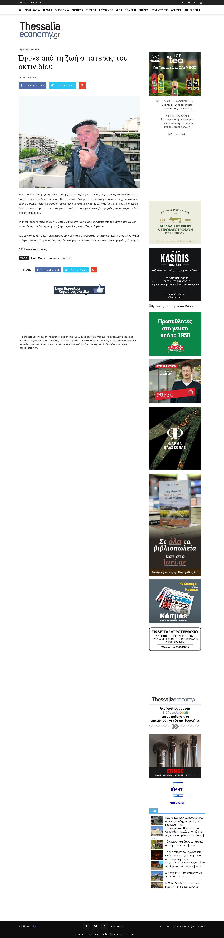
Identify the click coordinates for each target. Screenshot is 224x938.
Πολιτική (130, 10)
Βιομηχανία (32, 10)
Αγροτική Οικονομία (56, 10)
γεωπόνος (54, 258)
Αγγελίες (176, 10)
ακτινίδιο (68, 258)
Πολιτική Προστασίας (113, 934)
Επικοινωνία (117, 926)
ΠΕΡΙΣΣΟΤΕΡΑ (192, 10)
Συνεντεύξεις (160, 10)
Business (77, 10)
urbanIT (35, 926)
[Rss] (105, 926)
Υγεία (119, 10)
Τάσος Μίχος (38, 258)
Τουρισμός (106, 10)
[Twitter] (95, 926)
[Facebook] (86, 926)
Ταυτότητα (79, 934)
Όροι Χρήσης (93, 934)
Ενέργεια (91, 10)
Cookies (130, 934)
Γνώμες (144, 10)
